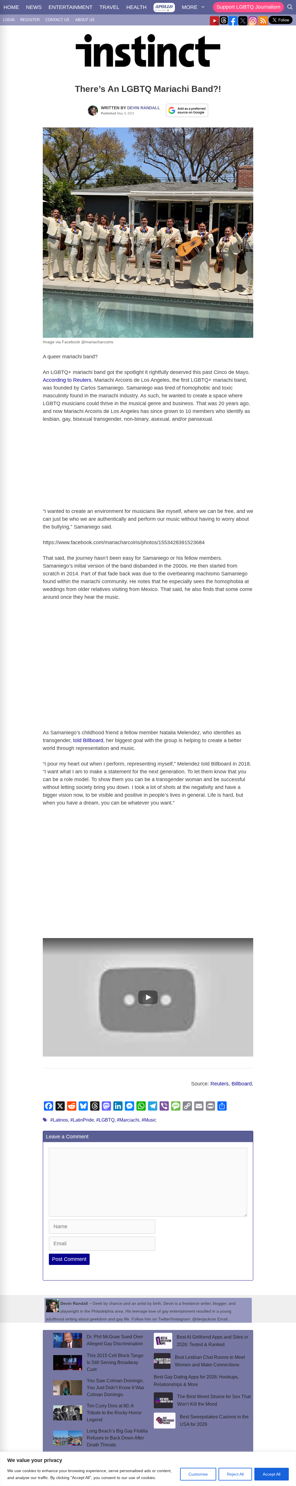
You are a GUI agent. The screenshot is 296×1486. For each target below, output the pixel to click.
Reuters (219, 1084)
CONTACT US (57, 20)
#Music (149, 1120)
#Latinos (59, 1120)
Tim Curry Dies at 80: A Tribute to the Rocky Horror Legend (114, 1412)
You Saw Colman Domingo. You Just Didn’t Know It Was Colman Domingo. (115, 1387)
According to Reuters (67, 380)
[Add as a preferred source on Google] (187, 110)
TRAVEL (109, 7)
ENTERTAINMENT (70, 7)
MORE (189, 7)
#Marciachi (128, 1120)
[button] (148, 997)
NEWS (34, 7)
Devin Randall (143, 107)
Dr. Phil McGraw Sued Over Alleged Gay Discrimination (115, 1340)
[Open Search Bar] (290, 7)
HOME (11, 7)
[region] (148, 1469)
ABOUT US (85, 20)
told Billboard (88, 740)
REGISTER (30, 20)
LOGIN (8, 20)
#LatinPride (82, 1120)
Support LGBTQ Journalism (248, 7)
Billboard (242, 1084)
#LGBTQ (105, 1120)
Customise (198, 1474)
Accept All (271, 1474)
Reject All (235, 1474)
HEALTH (136, 7)
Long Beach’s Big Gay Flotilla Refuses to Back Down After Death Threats (117, 1437)
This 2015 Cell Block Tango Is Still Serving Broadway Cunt (115, 1362)
